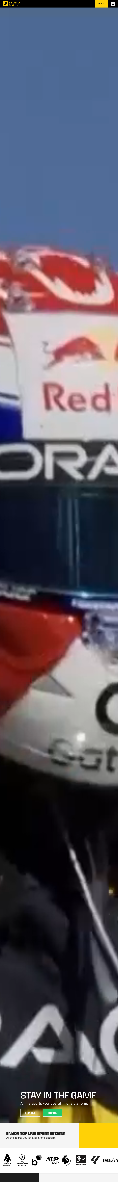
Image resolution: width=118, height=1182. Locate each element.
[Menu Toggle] (113, 4)
